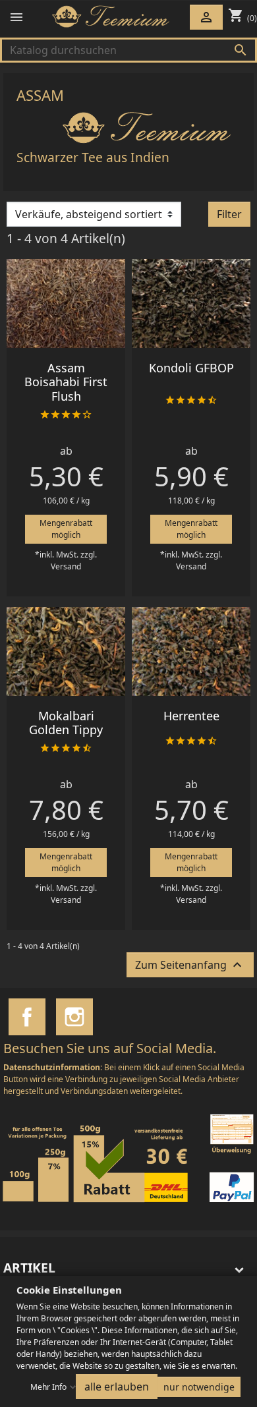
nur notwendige (199, 1387)
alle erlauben (116, 1386)
